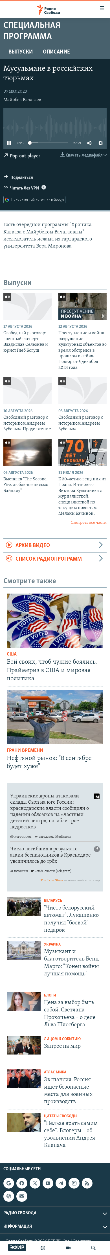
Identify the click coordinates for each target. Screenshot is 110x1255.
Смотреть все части (89, 523)
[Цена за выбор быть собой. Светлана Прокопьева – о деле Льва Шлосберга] (24, 1001)
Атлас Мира (55, 1072)
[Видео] (68, 1248)
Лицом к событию (62, 1039)
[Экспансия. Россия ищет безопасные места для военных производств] (24, 1078)
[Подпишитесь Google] (8, 1183)
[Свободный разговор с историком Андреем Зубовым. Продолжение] (27, 390)
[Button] (18, 178)
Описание (56, 52)
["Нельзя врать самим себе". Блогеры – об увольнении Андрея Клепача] (24, 1122)
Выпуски (20, 52)
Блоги (50, 995)
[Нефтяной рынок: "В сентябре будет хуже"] (55, 717)
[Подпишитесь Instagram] (74, 1183)
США (12, 654)
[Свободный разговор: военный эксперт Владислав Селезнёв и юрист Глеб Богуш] (27, 306)
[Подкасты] (8, 1196)
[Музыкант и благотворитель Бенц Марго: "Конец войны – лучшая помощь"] (24, 950)
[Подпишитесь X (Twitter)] (35, 1183)
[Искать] (93, 1248)
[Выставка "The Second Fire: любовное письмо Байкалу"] (27, 452)
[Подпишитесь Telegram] (61, 1183)
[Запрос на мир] (24, 1045)
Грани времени (25, 750)
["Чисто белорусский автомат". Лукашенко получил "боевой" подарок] (24, 906)
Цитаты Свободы (60, 1116)
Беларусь (53, 901)
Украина (52, 944)
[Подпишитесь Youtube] (48, 1183)
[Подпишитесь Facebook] (21, 1183)
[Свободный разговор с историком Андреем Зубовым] (82, 390)
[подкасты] (42, 1248)
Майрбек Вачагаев (22, 100)
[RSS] (87, 1183)
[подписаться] (21, 1196)
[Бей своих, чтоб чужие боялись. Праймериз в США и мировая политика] (55, 621)
